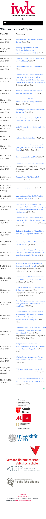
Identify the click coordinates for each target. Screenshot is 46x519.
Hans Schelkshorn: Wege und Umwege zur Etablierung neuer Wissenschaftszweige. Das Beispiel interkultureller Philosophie (30, 252)
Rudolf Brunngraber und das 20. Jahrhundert (31, 127)
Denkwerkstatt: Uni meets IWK (26, 157)
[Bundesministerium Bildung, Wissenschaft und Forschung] (23, 404)
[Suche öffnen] (23, 19)
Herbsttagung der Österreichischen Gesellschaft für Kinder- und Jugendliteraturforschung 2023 (27, 50)
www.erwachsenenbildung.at (23, 500)
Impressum (23, 494)
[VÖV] (23, 455)
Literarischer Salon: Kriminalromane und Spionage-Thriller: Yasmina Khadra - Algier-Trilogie (30, 147)
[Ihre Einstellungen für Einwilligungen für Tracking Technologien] (44, 389)
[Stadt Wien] (23, 410)
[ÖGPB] (23, 481)
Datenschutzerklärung (23, 496)
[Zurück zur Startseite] (23, 8)
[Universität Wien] (23, 438)
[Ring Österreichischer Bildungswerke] (23, 424)
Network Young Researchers (25, 188)
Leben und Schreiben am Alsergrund (28, 66)
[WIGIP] (23, 469)
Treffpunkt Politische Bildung (25, 138)
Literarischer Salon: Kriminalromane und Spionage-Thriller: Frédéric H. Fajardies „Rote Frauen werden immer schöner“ (30, 220)
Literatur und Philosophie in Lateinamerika (30, 164)
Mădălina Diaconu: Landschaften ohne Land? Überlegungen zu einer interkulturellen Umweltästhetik (31, 330)
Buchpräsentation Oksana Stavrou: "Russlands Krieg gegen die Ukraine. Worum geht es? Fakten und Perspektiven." (30, 346)
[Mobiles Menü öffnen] (5, 23)
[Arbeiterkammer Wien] (23, 418)
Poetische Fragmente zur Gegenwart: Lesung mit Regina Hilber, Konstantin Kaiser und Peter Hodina (30, 303)
